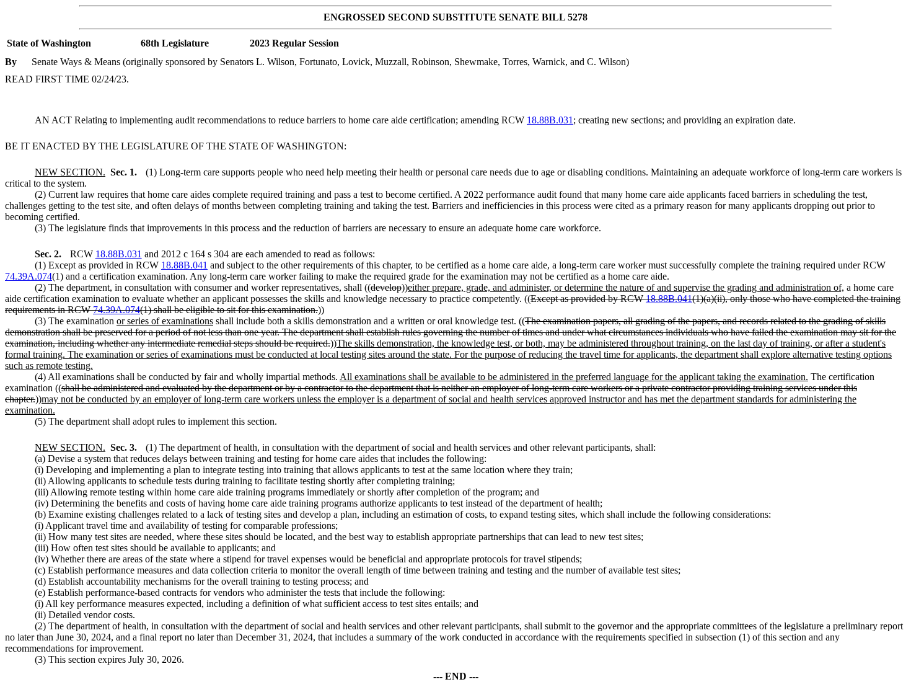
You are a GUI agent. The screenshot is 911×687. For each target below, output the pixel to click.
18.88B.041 (184, 265)
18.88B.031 (550, 120)
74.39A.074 (28, 276)
